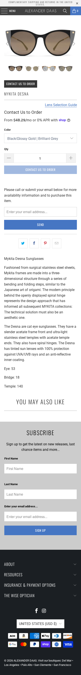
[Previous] (7, 43)
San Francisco (62, 665)
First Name (11, 458)
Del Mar (66, 660)
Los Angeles (11, 665)
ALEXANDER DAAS (25, 660)
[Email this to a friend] (56, 244)
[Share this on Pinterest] (45, 244)
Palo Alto (26, 665)
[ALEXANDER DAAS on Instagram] (44, 611)
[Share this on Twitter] (23, 244)
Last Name (11, 484)
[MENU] (2, 11)
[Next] (73, 43)
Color (7, 129)
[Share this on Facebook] (34, 244)
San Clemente (42, 665)
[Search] (65, 11)
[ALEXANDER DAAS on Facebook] (36, 611)
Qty (6, 149)
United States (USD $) (38, 624)
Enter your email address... (21, 506)
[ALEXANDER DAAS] (40, 11)
